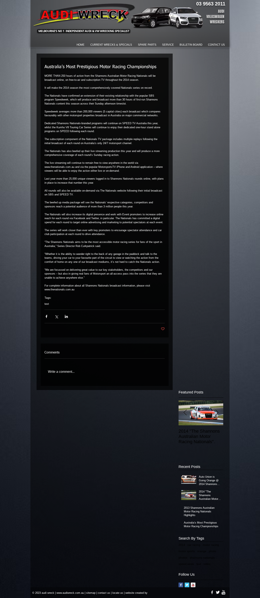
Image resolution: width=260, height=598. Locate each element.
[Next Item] (217, 413)
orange (201, 551)
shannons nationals (202, 557)
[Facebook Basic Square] (181, 585)
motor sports (187, 551)
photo (212, 551)
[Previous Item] (185, 413)
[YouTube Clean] (223, 592)
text (46, 303)
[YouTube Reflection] (193, 585)
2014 (182, 544)
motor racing (211, 544)
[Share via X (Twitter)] (56, 316)
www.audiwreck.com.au (70, 592)
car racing (193, 544)
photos (183, 557)
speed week (186, 564)
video (207, 564)
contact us (104, 592)
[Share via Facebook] (46, 316)
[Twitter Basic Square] (187, 585)
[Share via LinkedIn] (66, 316)
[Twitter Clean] (218, 592)
